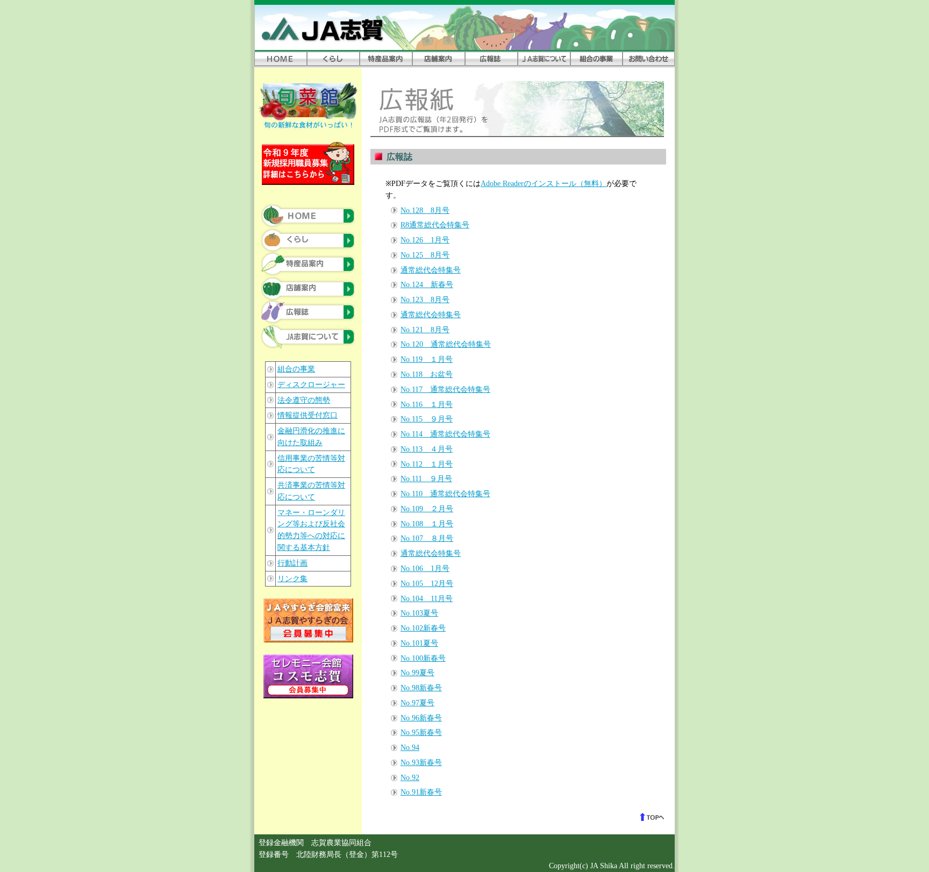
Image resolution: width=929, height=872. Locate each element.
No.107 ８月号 (427, 538)
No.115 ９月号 (427, 419)
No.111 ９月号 (426, 479)
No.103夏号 (419, 613)
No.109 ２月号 (427, 509)
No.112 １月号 (427, 464)
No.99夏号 (417, 673)
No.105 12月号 (427, 584)
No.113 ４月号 (427, 449)
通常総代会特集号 (431, 270)
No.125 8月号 (425, 255)
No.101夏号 (419, 643)
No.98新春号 (421, 688)
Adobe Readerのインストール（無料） (543, 184)
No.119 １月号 (427, 359)
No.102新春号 (423, 628)
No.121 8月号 (425, 330)
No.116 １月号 (427, 405)
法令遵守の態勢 (303, 400)
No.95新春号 (421, 732)
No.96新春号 (421, 718)
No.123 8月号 (425, 300)
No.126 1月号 (425, 240)
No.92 (410, 778)
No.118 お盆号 (427, 374)
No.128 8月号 (425, 210)
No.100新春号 (423, 658)
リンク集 (292, 579)
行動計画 (292, 563)
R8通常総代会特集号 (435, 225)
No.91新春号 (421, 792)
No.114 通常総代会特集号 (445, 434)
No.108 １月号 (427, 524)
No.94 (410, 748)
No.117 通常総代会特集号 (445, 389)
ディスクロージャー (311, 385)
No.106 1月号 (425, 568)
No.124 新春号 (427, 285)
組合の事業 (296, 369)
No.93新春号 (421, 763)
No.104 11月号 (427, 599)
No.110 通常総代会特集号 (445, 494)
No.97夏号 (417, 703)
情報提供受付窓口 (307, 415)
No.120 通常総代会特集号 (446, 344)
